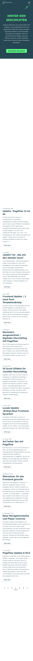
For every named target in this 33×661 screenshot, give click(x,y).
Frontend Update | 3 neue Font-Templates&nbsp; (14, 299)
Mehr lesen (7, 245)
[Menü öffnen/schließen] (29, 2)
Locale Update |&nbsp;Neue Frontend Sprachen (16, 410)
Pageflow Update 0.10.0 (16, 552)
